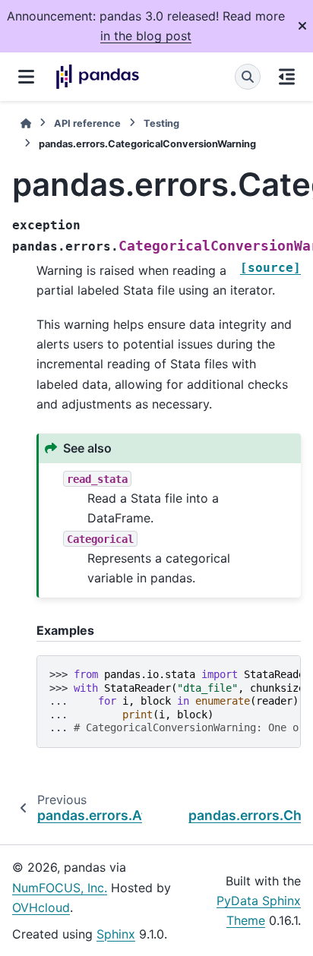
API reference (87, 123)
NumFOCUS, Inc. (59, 887)
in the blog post (145, 35)
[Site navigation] (26, 77)
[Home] (26, 123)
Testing (161, 123)
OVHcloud (41, 907)
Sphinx (115, 934)
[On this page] (287, 77)
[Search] (248, 77)
